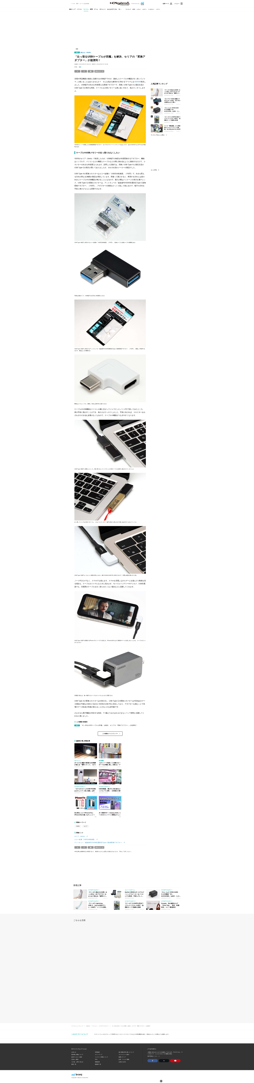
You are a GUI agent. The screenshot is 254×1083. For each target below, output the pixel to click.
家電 (91, 9)
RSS (96, 1059)
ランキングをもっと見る (157, 135)
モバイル (86, 9)
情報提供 (97, 1062)
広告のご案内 (74, 1059)
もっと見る (154, 170)
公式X (133, 9)
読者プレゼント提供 (76, 1057)
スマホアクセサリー (104, 1026)
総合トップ (72, 9)
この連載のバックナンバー (110, 733)
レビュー (139, 9)
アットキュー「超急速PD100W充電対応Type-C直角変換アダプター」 (98, 842)
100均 (136, 82)
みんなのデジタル (112, 9)
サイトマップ (98, 1054)
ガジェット (103, 9)
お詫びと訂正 (122, 1062)
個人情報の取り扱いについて (126, 1052)
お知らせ (73, 1052)
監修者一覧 (98, 1064)
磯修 (80, 67)
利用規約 (97, 1052)
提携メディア (122, 1057)
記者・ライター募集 (124, 1059)
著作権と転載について (77, 1054)
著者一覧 (73, 1064)
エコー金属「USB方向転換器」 (85, 839)
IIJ (119, 9)
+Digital (88, 1026)
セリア (81, 144)
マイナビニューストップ (77, 1026)
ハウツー (158, 9)
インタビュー (151, 9)
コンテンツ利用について (101, 1057)
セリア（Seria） (80, 836)
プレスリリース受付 (124, 1054)
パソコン (79, 9)
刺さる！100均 (86, 52)
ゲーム (96, 9)
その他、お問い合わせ (77, 1062)
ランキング (128, 9)
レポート (144, 9)
